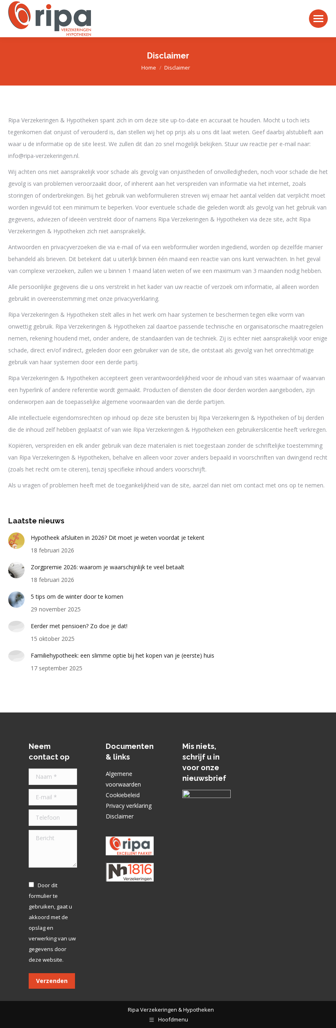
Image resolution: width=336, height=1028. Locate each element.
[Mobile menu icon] (318, 18)
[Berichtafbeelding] (16, 540)
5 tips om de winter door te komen (77, 596)
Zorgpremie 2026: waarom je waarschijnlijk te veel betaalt (107, 567)
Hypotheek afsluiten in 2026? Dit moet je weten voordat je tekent (117, 537)
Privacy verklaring (129, 805)
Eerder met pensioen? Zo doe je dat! (79, 626)
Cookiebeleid (123, 795)
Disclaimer (120, 816)
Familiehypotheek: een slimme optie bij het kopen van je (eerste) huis (122, 655)
